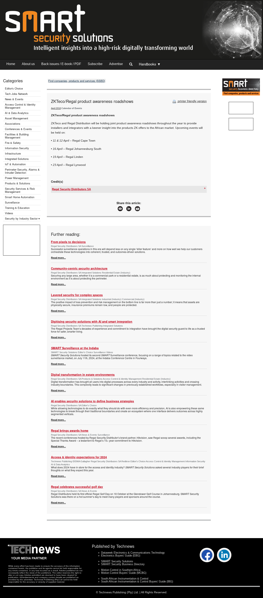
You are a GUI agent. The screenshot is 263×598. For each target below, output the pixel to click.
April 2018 (56, 108)
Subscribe (95, 64)
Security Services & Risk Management (20, 190)
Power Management (17, 178)
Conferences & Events (18, 129)
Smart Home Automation (20, 197)
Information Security (17, 148)
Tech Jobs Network (16, 94)
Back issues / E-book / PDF (61, 64)
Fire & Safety (13, 143)
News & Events (14, 99)
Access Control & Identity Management (20, 105)
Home (10, 64)
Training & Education (17, 208)
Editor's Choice (14, 88)
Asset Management (16, 118)
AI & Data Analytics (17, 113)
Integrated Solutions (17, 159)
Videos (9, 213)
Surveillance (12, 202)
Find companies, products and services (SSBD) (76, 81)
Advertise (116, 64)
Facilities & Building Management (17, 135)
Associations (12, 124)
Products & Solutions (17, 183)
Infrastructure (13, 153)
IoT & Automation (15, 164)
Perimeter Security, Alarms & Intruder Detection (22, 171)
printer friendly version (192, 101)
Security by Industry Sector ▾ (22, 218)
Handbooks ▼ (150, 63)
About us (28, 64)
